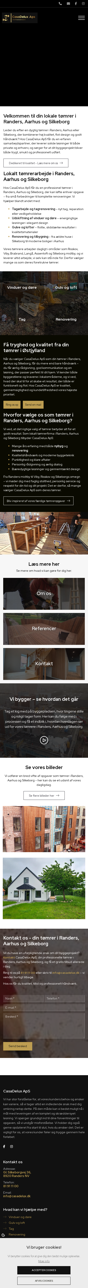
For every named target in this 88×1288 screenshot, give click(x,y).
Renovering (16, 1234)
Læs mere (28, 87)
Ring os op (12, 405)
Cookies (3, 1235)
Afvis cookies (44, 1280)
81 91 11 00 (28, 973)
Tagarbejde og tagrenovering (33, 209)
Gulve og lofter (23, 227)
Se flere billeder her (41, 796)
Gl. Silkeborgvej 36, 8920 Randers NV (17, 1174)
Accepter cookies (44, 1270)
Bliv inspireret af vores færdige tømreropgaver (36, 501)
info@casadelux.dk (65, 973)
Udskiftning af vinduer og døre (34, 218)
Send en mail (33, 405)
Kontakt (9, 957)
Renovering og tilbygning (30, 237)
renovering (20, 450)
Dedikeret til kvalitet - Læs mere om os (33, 163)
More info (44, 1261)
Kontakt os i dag (57, 86)
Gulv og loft (16, 1223)
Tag (11, 1229)
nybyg (58, 446)
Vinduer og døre (20, 1217)
